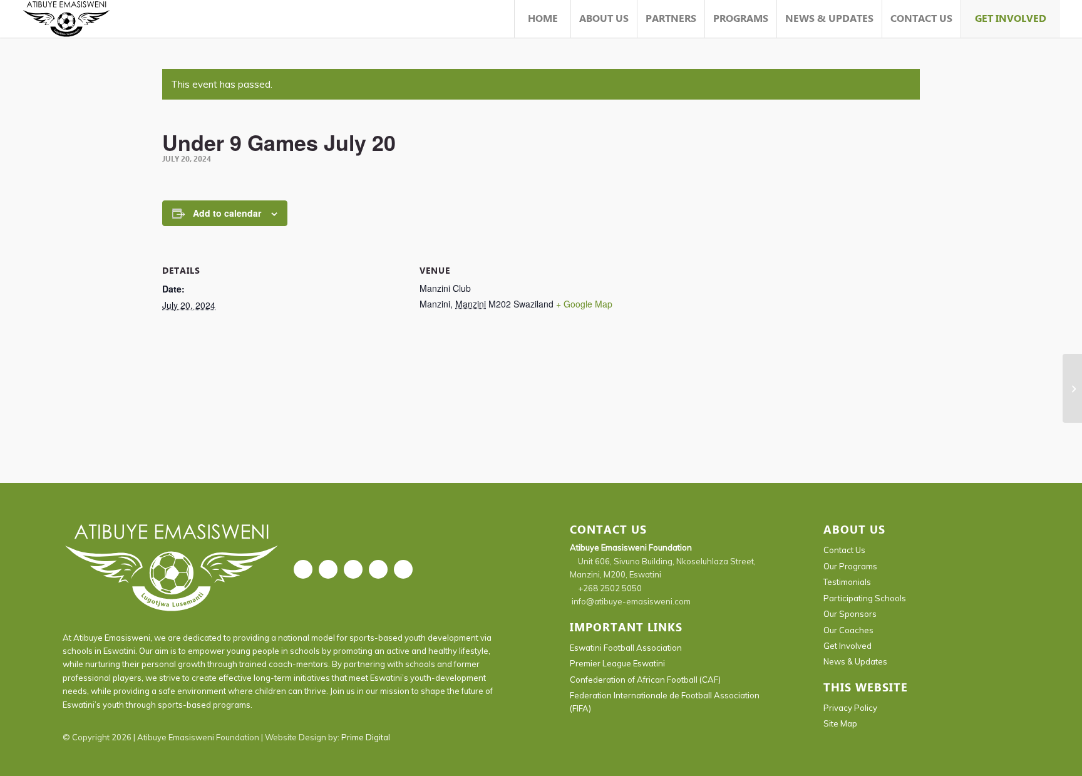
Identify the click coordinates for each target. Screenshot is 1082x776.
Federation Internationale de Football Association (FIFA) (665, 701)
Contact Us (844, 550)
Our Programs (850, 566)
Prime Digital (365, 737)
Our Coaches (848, 630)
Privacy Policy (850, 708)
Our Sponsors (850, 614)
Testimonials (847, 582)
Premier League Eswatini (617, 663)
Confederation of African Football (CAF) (645, 680)
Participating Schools (864, 598)
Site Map (840, 723)
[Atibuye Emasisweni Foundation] (66, 19)
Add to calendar (227, 213)
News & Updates (855, 661)
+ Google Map (584, 303)
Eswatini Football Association (626, 648)
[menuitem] (542, 19)
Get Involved (847, 646)
